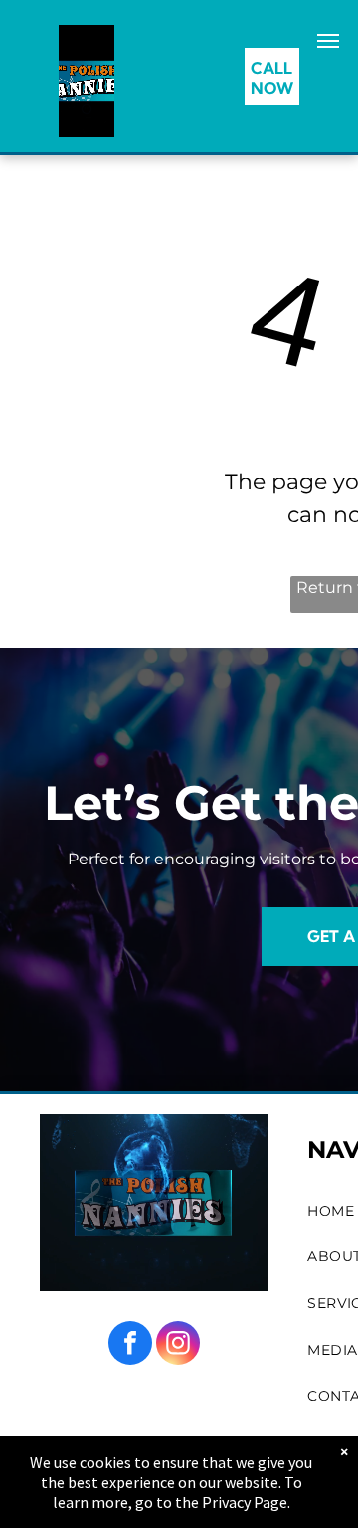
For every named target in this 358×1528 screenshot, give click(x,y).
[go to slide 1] (86, 109)
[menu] (328, 41)
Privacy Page (244, 1502)
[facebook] (130, 1345)
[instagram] (178, 1345)
